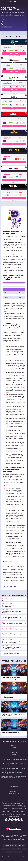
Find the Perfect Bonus (13, 770)
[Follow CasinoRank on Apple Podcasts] (21, 824)
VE (13, 827)
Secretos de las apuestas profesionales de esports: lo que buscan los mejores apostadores (13, 781)
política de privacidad (14, 800)
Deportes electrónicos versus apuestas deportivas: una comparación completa (13, 773)
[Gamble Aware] (12, 848)
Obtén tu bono (14, 53)
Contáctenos (14, 793)
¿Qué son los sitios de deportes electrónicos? (14, 768)
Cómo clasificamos (13, 798)
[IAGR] (7, 840)
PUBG (13, 754)
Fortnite (14, 752)
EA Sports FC (14, 759)
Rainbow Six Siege (20, 237)
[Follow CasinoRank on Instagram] (9, 824)
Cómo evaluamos (14, 796)
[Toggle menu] (2, 1)
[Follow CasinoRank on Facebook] (6, 824)
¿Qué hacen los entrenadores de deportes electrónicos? (11, 777)
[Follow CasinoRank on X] (12, 824)
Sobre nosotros (14, 791)
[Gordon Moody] (13, 844)
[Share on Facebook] (5, 27)
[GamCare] (18, 840)
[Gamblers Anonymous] (11, 840)
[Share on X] (2, 27)
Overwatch (13, 750)
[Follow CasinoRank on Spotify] (18, 824)
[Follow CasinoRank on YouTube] (15, 824)
